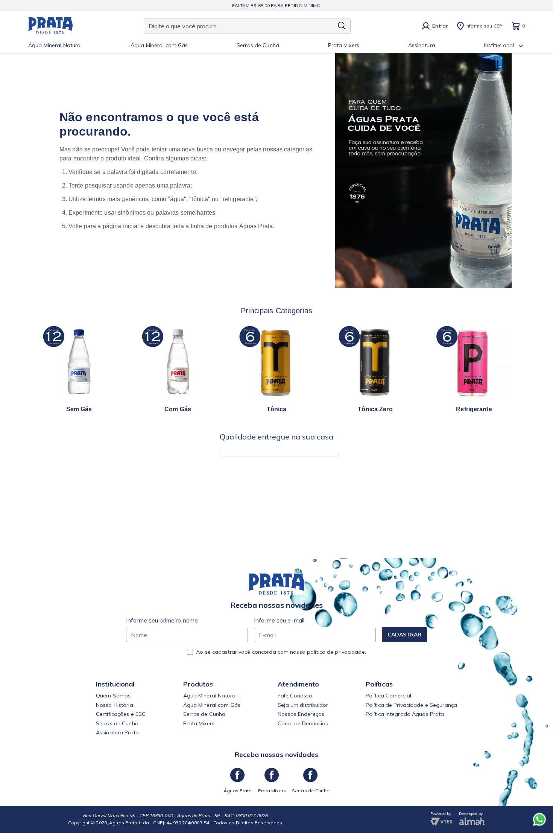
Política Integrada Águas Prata (405, 714)
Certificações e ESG (121, 714)
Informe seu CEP (483, 26)
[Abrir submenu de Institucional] (521, 46)
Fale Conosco (295, 695)
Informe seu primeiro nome (162, 620)
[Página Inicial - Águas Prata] (50, 26)
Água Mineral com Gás (159, 46)
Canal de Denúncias (303, 723)
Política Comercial (388, 695)
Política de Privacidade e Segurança (411, 705)
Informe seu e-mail (279, 620)
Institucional (499, 46)
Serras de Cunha (258, 46)
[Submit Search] (341, 26)
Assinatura (421, 46)
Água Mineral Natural (55, 46)
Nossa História (114, 705)
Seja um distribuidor (303, 705)
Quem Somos (113, 695)
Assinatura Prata (117, 732)
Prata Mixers (343, 46)
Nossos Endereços (301, 714)
